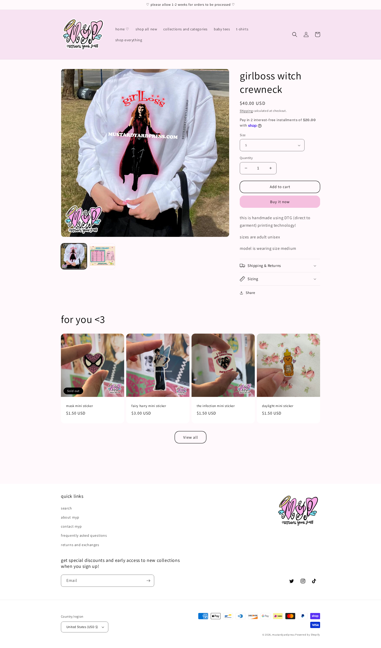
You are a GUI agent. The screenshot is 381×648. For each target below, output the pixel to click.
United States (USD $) (82, 627)
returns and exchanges (80, 544)
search (66, 508)
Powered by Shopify (307, 634)
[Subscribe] (148, 581)
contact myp (71, 526)
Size (243, 135)
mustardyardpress (283, 634)
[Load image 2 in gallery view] (102, 256)
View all (190, 437)
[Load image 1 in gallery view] (74, 256)
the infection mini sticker (216, 406)
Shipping (246, 111)
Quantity (246, 158)
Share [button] (250, 292)
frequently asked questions (84, 535)
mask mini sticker (79, 406)
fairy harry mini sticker (148, 406)
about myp (70, 517)
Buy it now (280, 201)
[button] (294, 34)
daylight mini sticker (277, 406)
